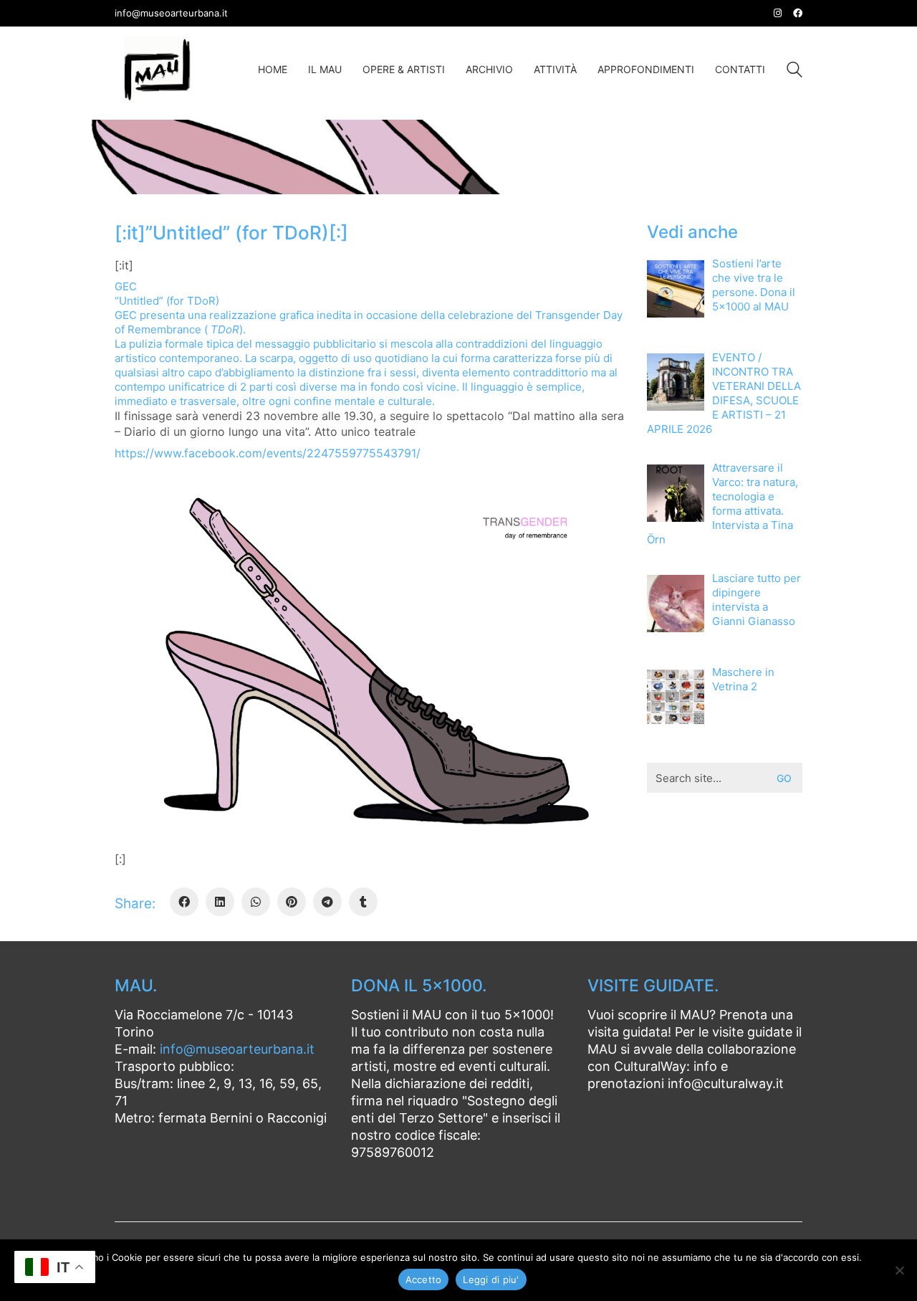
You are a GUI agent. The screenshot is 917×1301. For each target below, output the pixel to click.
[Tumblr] (363, 901)
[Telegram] (327, 901)
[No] (899, 1270)
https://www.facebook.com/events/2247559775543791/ (268, 453)
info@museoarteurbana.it (237, 1049)
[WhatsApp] (255, 901)
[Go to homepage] (158, 70)
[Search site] (794, 71)
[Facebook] (184, 901)
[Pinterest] (291, 901)
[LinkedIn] (220, 901)
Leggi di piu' (491, 1279)
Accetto (423, 1279)
